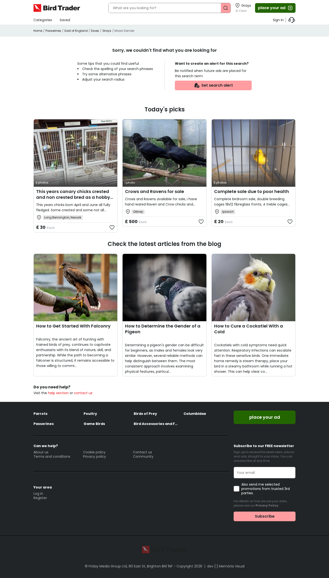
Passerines (53, 31)
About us (40, 452)
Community (143, 456)
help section (58, 393)
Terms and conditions (51, 456)
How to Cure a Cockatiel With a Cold (248, 329)
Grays (106, 31)
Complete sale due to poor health (251, 191)
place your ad (271, 8)
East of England (76, 31)
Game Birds (94, 424)
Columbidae (195, 413)
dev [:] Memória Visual (225, 566)
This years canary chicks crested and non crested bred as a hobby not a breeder (73, 197)
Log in (38, 493)
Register (40, 497)
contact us (83, 393)
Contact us (142, 452)
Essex (95, 31)
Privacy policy (94, 456)
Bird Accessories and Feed (156, 424)
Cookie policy (94, 452)
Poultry (90, 413)
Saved (65, 20)
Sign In (278, 20)
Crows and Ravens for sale (154, 191)
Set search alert (217, 85)
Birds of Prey (145, 413)
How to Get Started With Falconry (73, 326)
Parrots (40, 413)
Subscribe (265, 516)
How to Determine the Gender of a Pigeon (162, 329)
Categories (42, 20)
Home (37, 31)
